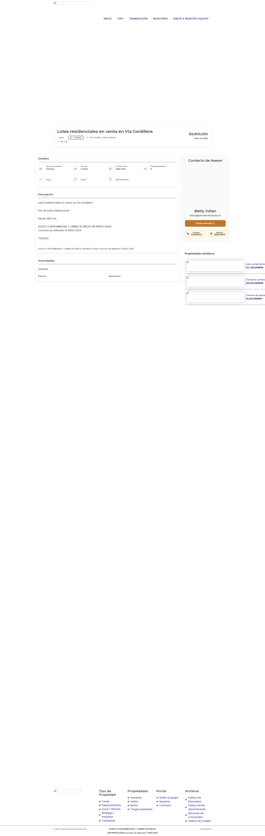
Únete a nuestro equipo (190, 18)
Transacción (138, 18)
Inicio (108, 18)
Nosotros (160, 18)
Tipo (120, 18)
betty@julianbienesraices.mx (205, 215)
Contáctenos (205, 829)
